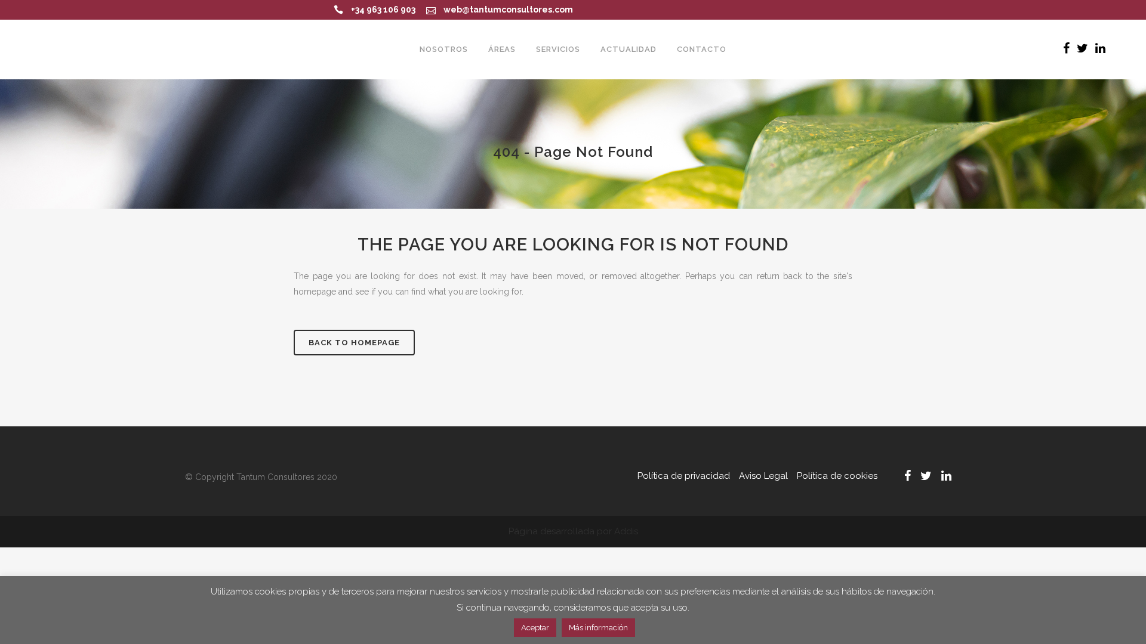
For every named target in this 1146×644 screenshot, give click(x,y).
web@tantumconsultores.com (508, 9)
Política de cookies (837, 475)
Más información (598, 627)
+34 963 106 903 (383, 9)
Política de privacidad (683, 475)
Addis (626, 531)
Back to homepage (354, 342)
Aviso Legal (763, 475)
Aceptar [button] (535, 627)
